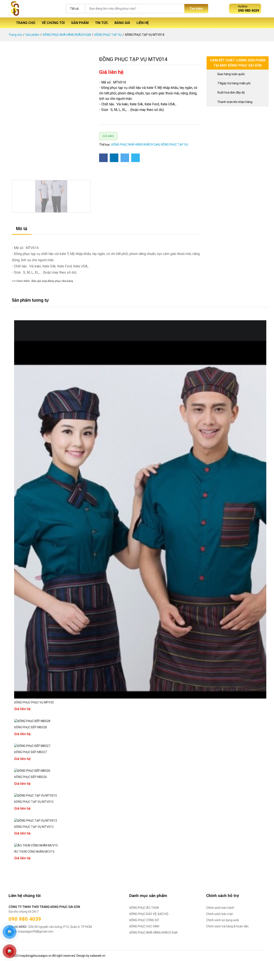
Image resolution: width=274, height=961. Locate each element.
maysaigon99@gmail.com (31, 931)
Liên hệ (143, 23)
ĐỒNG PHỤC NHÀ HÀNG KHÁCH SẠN (67, 34)
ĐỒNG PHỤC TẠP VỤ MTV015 (34, 801)
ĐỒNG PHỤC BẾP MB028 (30, 727)
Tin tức (101, 23)
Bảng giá (122, 23)
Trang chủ (25, 23)
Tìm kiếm (196, 8)
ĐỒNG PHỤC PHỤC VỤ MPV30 (34, 702)
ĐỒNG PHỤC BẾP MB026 (30, 777)
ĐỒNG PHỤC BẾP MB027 (30, 752)
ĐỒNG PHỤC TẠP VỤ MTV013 (34, 826)
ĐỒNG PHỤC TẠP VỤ (108, 34)
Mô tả (21, 228)
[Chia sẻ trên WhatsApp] (135, 157)
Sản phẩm (80, 23)
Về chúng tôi (53, 23)
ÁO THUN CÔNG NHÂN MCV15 (34, 851)
